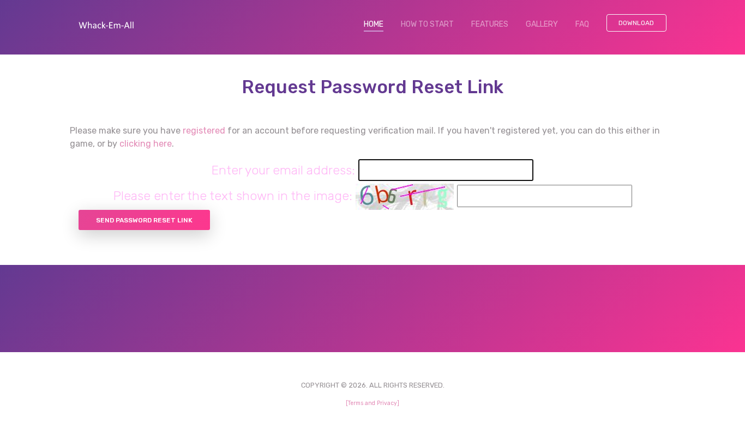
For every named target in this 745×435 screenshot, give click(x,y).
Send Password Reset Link (144, 220)
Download (636, 23)
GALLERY (542, 24)
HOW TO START (427, 24)
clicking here (145, 143)
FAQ (582, 24)
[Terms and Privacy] (372, 403)
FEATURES (489, 24)
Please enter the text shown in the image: (232, 195)
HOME (378, 24)
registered (204, 130)
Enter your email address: (283, 170)
